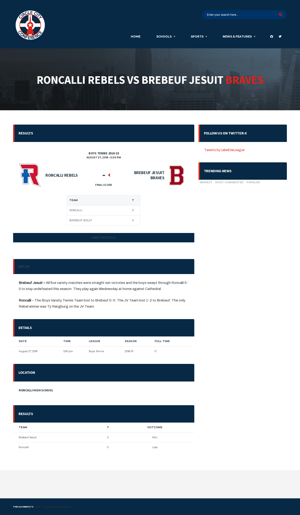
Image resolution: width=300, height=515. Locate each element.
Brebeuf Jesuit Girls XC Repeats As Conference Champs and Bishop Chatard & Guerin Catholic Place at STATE (240, 277)
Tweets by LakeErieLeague (224, 150)
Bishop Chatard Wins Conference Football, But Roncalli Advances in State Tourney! (241, 205)
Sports (197, 36)
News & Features (237, 36)
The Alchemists (23, 506)
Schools (164, 36)
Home (135, 36)
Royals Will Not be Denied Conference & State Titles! (239, 240)
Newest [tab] (206, 182)
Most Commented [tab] (229, 182)
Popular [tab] (252, 182)
